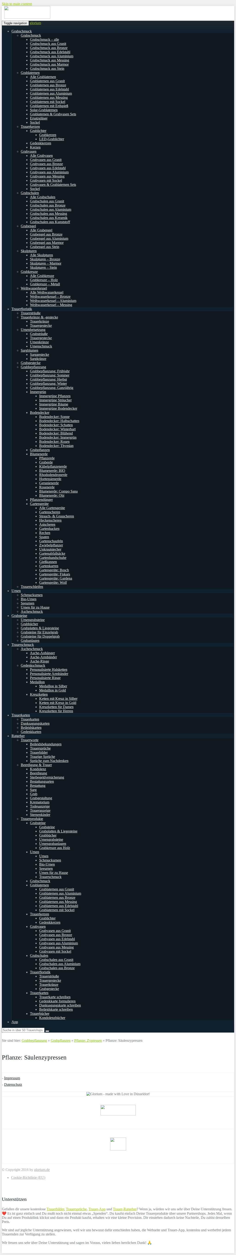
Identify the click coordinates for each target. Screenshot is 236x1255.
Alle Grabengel (41, 230)
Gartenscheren (49, 512)
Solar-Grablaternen (44, 110)
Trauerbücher (39, 1014)
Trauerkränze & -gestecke (39, 317)
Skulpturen (29, 251)
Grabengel (28, 226)
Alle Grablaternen (43, 77)
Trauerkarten (21, 715)
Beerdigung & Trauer (36, 765)
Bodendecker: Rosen (54, 442)
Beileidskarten (31, 728)
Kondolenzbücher (52, 1018)
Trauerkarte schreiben (55, 997)
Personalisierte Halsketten (48, 669)
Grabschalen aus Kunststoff (50, 222)
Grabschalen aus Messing (48, 214)
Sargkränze (38, 359)
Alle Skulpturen (41, 255)
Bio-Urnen (28, 599)
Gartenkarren (48, 566)
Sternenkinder (40, 815)
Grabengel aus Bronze (46, 234)
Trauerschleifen (32, 587)
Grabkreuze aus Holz (54, 848)
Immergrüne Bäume (53, 404)
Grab (33, 794)
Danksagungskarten (35, 723)
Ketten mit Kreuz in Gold (57, 703)
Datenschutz (13, 1084)
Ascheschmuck (32, 611)
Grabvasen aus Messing (47, 176)
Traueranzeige (40, 810)
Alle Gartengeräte (52, 508)
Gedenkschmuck (33, 665)
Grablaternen (30, 73)
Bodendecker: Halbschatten (59, 421)
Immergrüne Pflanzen (55, 396)
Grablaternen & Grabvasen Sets (53, 114)
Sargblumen (29, 350)
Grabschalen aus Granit (47, 201)
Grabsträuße (39, 334)
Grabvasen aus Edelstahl (48, 168)
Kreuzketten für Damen (56, 707)
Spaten (44, 537)
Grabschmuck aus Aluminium (51, 56)
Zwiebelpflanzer (51, 545)
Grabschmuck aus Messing (49, 60)
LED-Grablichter (51, 139)
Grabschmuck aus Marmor (49, 64)
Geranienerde (49, 483)
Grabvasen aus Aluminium (49, 172)
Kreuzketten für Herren (56, 711)
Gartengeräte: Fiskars (54, 574)
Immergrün (38, 392)
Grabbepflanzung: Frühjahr (50, 371)
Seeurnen (27, 603)
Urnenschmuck (41, 346)
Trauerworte (29, 740)
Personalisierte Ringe (45, 678)
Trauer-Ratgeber (125, 1209)
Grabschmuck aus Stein (47, 68)
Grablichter (38, 131)
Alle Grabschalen (42, 197)
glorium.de (42, 1170)
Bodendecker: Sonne (54, 417)
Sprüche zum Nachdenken (49, 761)
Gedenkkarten (31, 732)
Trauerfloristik (22, 309)
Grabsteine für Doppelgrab (40, 636)
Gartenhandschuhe (52, 558)
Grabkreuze (29, 272)
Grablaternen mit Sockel (47, 102)
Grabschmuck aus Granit (48, 44)
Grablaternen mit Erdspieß (49, 106)
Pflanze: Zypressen (88, 1040)
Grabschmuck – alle (44, 39)
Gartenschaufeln (51, 541)
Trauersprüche (40, 748)
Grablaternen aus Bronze (48, 85)
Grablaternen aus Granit (47, 81)
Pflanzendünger (41, 500)
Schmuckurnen (32, 595)
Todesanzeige (40, 806)
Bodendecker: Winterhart (57, 429)
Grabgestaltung (41, 798)
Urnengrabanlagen (52, 844)
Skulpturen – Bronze (45, 259)
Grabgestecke (31, 363)
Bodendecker (39, 412)
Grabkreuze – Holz (44, 280)
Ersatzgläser (38, 118)
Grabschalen (30, 193)
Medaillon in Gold (52, 690)
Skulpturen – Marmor (45, 263)
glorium (35, 23)
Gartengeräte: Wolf (53, 582)
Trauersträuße (31, 313)
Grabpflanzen (40, 450)
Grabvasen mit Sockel (46, 180)
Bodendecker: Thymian (56, 446)
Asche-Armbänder (43, 657)
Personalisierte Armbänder (49, 674)
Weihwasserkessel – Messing (51, 305)
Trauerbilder (39, 752)
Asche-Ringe (39, 661)
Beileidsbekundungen (46, 744)
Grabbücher (29, 624)
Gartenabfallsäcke (52, 553)
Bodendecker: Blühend (56, 433)
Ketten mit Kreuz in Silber (58, 698)
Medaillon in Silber (53, 686)
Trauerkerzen (30, 126)
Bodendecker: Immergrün (58, 437)
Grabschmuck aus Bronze (49, 48)
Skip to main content (17, 4)
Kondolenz (38, 769)
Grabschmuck (22, 31)
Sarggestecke (39, 354)
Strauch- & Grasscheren (56, 516)
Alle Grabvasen (41, 156)
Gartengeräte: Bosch (54, 570)
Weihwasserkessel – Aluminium (53, 301)
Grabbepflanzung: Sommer (49, 375)
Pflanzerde (47, 458)
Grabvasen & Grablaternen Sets (53, 185)
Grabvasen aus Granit (46, 160)
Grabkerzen (47, 135)
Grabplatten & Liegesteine (40, 628)
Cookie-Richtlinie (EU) (28, 1177)
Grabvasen (28, 151)
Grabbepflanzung (33, 367)
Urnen (16, 591)
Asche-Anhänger (42, 653)
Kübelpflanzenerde (53, 466)
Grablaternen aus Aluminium (51, 93)
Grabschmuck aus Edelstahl (50, 52)
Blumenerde (39, 454)
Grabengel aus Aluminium (49, 238)
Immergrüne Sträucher (55, 400)
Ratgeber (18, 736)
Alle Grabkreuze (42, 276)
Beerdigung (38, 773)
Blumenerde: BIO (52, 471)
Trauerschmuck (23, 645)
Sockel (35, 122)
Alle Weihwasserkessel (46, 292)
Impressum (12, 1078)
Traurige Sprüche (42, 757)
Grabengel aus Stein (44, 247)
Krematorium (39, 802)
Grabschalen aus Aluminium (50, 209)
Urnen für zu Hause (35, 607)
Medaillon (37, 682)
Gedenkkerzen (40, 143)
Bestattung (37, 786)
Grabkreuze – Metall (45, 284)
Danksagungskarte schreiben (60, 1005)
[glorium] (27, 17)
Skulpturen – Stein (43, 267)
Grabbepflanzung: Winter (48, 383)
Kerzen (35, 147)
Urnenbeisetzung (33, 330)
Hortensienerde (50, 479)
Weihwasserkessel (34, 288)
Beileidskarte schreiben (56, 1009)
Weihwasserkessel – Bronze (50, 296)
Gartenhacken (49, 529)
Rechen (44, 533)
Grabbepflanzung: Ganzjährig (51, 388)
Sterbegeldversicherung (47, 777)
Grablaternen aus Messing (49, 97)
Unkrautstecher (50, 549)
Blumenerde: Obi (51, 495)
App (15, 1022)
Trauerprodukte (32, 819)
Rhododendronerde (53, 475)
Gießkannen (48, 562)
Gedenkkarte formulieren (57, 1001)
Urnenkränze (39, 342)
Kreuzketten (39, 694)
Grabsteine (19, 616)
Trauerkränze (39, 321)
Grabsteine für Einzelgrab (39, 632)
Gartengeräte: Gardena (55, 578)
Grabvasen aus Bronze (46, 164)
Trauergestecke (41, 325)
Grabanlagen (30, 640)
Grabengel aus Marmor (47, 243)
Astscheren (47, 524)
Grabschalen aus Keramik (49, 218)
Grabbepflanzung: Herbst (48, 379)
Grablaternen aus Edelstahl (49, 89)
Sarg (33, 790)
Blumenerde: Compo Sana (58, 491)
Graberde (46, 462)
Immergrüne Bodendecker (58, 408)
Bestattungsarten (42, 781)
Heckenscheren (50, 520)
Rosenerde (47, 487)
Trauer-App (97, 1209)
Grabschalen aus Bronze (47, 205)
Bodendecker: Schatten (56, 425)
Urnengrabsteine (33, 620)
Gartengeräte (39, 504)
